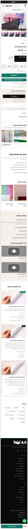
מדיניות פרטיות (20, 492)
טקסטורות (23, 422)
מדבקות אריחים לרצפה (18, 476)
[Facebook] (24, 450)
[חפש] (14, 6)
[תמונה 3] (12, 34)
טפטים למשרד (22, 411)
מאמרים (21, 487)
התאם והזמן (14, 75)
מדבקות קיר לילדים (9, 415)
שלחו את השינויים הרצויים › (19, 173)
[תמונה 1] (23, 34)
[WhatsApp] (18, 450)
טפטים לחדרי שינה (21, 415)
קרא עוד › (3, 109)
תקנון (22, 495)
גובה (11, 63)
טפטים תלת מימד (21, 418)
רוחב (24, 63)
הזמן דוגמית (14, 96)
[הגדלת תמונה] (3, 14)
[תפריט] (3, 5)
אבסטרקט (12, 418)
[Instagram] (21, 450)
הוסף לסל (10, 526)
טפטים (23, 10)
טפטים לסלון (16, 407)
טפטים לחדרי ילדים (11, 411)
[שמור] (3, 41)
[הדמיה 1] (6, 34)
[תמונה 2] (18, 34)
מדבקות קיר (7, 407)
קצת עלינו (21, 500)
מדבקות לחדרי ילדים (19, 471)
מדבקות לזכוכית (20, 473)
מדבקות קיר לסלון (19, 468)
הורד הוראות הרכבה (22, 260)
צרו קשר (21, 502)
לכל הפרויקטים (6, 144)
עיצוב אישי (21, 478)
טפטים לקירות (20, 458)
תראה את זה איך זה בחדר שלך (14, 80)
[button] (20, 136)
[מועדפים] (21, 5)
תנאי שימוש (21, 489)
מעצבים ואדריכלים (19, 497)
